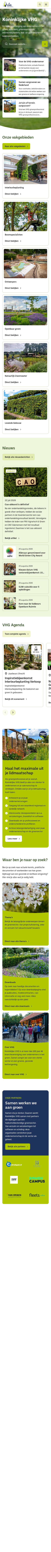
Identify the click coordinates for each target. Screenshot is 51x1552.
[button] (39, 4)
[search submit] (45, 44)
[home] (7, 4)
